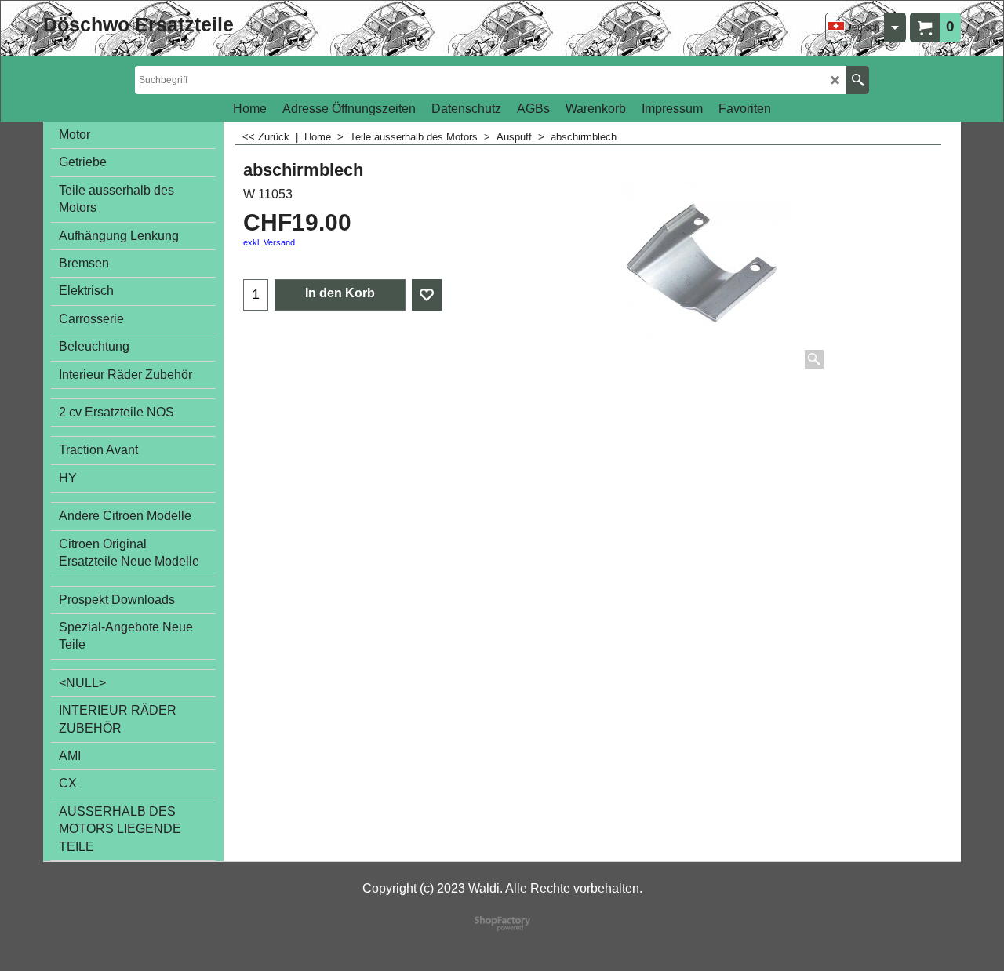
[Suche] (857, 80)
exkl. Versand (269, 242)
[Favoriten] (427, 295)
